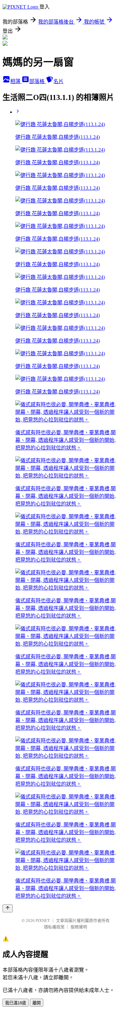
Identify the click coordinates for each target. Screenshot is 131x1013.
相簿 (16, 81)
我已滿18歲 (15, 1003)
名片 (58, 81)
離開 (36, 1003)
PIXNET (43, 920)
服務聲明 (79, 926)
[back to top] (8, 908)
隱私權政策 (54, 926)
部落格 (37, 81)
